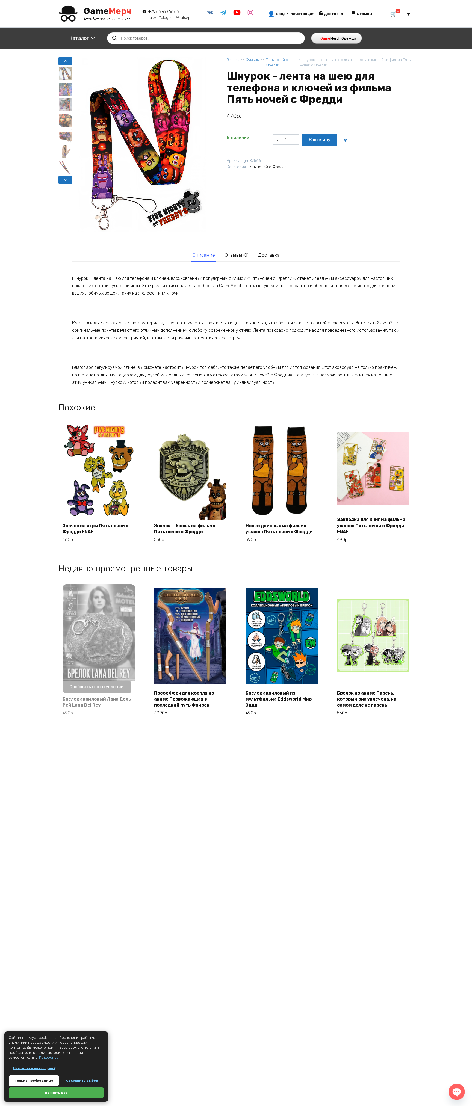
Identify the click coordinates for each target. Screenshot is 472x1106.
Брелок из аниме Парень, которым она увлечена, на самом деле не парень (366, 699)
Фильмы (252, 60)
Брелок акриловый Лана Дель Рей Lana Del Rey (97, 702)
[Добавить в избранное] (345, 140)
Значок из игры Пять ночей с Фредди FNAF (95, 528)
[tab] (203, 255)
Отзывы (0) (237, 255)
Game (108, 11)
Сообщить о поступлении (96, 686)
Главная (233, 60)
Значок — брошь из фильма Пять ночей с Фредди (184, 528)
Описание (204, 255)
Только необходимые (33, 1081)
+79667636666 (170, 14)
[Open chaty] (456, 1091)
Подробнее (49, 1057)
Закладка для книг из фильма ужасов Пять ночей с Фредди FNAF (371, 525)
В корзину (320, 139)
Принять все (56, 1093)
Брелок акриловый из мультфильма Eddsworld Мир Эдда (279, 699)
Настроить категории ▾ (34, 1068)
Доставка (268, 255)
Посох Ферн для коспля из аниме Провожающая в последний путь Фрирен (184, 699)
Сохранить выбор (82, 1081)
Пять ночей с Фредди (277, 62)
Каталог (79, 38)
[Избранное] (409, 13)
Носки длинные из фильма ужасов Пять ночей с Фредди (279, 528)
